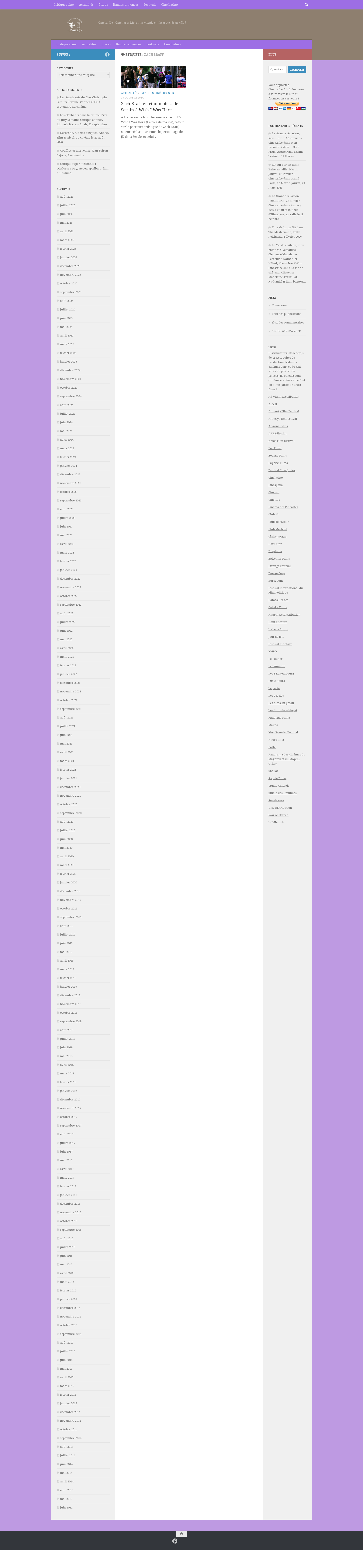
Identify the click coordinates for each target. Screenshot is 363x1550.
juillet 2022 (67, 622)
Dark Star (275, 544)
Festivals (150, 4)
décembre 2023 (70, 474)
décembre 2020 (70, 787)
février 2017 (68, 1186)
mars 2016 (67, 1282)
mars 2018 (67, 1073)
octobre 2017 (68, 1117)
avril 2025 (67, 335)
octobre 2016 (68, 1221)
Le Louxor (275, 659)
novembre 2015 (70, 1316)
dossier (168, 93)
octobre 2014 (68, 1429)
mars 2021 (67, 761)
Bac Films (275, 448)
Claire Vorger (277, 536)
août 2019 (66, 926)
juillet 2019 (67, 934)
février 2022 (68, 665)
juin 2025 (66, 318)
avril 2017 (67, 1169)
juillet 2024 (67, 413)
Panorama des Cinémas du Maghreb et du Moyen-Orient (286, 759)
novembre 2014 (70, 1420)
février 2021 (68, 769)
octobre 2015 (68, 1325)
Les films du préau (281, 703)
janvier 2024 (68, 465)
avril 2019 (67, 960)
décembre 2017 (70, 1099)
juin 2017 (66, 1151)
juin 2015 (66, 1360)
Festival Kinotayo (280, 644)
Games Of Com (278, 600)
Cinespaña (275, 485)
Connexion (279, 305)
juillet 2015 (67, 1351)
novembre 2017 (70, 1108)
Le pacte (274, 688)
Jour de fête (276, 636)
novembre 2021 (70, 691)
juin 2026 (66, 214)
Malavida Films (279, 717)
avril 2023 (67, 544)
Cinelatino (275, 477)
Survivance (276, 800)
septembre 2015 (70, 1334)
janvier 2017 (68, 1195)
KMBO (272, 651)
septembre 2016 (70, 1229)
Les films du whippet (282, 710)
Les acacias (276, 695)
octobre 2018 (68, 1012)
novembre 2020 (70, 795)
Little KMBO (276, 681)
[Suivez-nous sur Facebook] (107, 54)
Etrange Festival (279, 566)
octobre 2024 (68, 387)
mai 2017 (66, 1160)
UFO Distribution (280, 807)
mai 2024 (66, 431)
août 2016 (66, 1238)
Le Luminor (276, 666)
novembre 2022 (70, 587)
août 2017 (66, 1134)
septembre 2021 (70, 709)
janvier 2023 (68, 570)
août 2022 (66, 613)
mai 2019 (66, 952)
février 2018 (68, 1082)
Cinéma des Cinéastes (283, 507)
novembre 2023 (70, 483)
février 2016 (68, 1290)
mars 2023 (67, 552)
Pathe (272, 747)
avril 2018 (67, 1064)
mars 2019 (67, 969)
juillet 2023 (67, 518)
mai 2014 (66, 1473)
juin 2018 (66, 1047)
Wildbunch (276, 822)
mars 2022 (67, 656)
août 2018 (66, 1030)
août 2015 (66, 1342)
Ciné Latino (169, 4)
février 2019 (68, 978)
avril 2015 (67, 1377)
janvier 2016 (68, 1299)
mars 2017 (67, 1177)
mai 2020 (66, 847)
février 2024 (68, 457)
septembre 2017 (70, 1125)
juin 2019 (66, 943)
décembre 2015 (70, 1308)
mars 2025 (67, 344)
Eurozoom (275, 580)
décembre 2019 (70, 891)
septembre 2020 (70, 813)
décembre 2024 (70, 370)
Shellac (273, 771)
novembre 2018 (70, 1004)
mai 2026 (66, 222)
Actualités (86, 4)
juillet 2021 (67, 726)
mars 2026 (67, 240)
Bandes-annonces (125, 4)
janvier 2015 (68, 1403)
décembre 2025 (70, 266)
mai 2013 (66, 1499)
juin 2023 (66, 526)
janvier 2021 (68, 778)
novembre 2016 (70, 1212)
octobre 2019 (68, 908)
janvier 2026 (68, 257)
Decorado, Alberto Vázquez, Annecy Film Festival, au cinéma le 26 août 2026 (83, 137)
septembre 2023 (70, 500)
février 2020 (68, 873)
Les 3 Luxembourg (281, 673)
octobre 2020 (68, 804)
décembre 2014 (70, 1412)
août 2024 (66, 405)
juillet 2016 (67, 1247)
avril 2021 (67, 752)
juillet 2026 (67, 205)
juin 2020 (66, 839)
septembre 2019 (70, 917)
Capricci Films (278, 463)
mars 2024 (67, 448)
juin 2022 (66, 630)
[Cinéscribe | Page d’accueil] (76, 24)
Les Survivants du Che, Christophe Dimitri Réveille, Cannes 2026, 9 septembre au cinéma (82, 102)
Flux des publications (286, 314)
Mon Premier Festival (283, 732)
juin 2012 (66, 1507)
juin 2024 (66, 422)
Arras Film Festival (281, 441)
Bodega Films (277, 455)
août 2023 (66, 509)
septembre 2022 (70, 604)
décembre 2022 (70, 578)
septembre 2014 (70, 1438)
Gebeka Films (277, 607)
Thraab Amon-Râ (284, 227)
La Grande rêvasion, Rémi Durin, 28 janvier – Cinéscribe (285, 138)
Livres (103, 4)
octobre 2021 (68, 700)
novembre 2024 (70, 379)
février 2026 (68, 248)
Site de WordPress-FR (286, 331)
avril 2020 (67, 856)
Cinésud (273, 492)
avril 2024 (67, 439)
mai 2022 (66, 639)
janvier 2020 (68, 882)
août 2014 (66, 1446)
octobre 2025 (68, 283)
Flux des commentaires (288, 322)
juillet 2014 (67, 1455)
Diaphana (275, 551)
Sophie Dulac (277, 778)
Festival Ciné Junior (281, 470)
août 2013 (66, 1490)
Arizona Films (278, 426)
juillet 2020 (67, 830)
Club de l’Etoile (278, 522)
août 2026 (66, 196)
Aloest (272, 404)
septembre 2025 (70, 292)
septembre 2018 (70, 1021)
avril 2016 (67, 1273)
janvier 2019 (68, 986)
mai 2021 (66, 743)
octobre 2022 (68, 596)
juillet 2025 (67, 309)
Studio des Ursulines (282, 793)
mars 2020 (67, 865)
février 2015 (68, 1394)
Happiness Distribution (284, 614)
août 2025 (66, 301)
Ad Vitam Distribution (283, 396)
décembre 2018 (70, 995)
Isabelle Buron (278, 629)
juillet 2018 (67, 1038)
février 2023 (68, 561)
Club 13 (273, 514)
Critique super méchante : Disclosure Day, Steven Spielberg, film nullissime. (83, 168)
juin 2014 (66, 1464)
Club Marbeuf (277, 529)
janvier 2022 (68, 674)
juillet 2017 (67, 1143)
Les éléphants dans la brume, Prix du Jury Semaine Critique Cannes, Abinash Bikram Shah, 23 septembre (82, 119)
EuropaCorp (276, 573)
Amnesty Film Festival (283, 411)
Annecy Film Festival (282, 418)
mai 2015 (66, 1368)
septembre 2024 (70, 396)
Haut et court (277, 622)
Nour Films (276, 740)
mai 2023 (66, 535)
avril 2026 (67, 231)
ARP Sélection (277, 433)
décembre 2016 (70, 1203)
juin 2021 (66, 735)
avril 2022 (67, 648)
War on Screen (278, 815)
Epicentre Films (279, 558)
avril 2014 (67, 1481)
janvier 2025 (68, 361)
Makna (273, 725)
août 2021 (66, 717)
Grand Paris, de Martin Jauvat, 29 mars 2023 (286, 183)
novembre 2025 (70, 274)
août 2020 (66, 821)
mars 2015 (67, 1386)
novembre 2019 (70, 900)
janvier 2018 (68, 1091)
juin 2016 (66, 1255)
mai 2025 (66, 327)
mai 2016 (66, 1264)
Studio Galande (278, 785)
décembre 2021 (70, 683)
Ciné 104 (274, 499)
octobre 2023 (68, 492)
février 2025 (68, 353)
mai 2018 (66, 1056)
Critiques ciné (64, 4)
